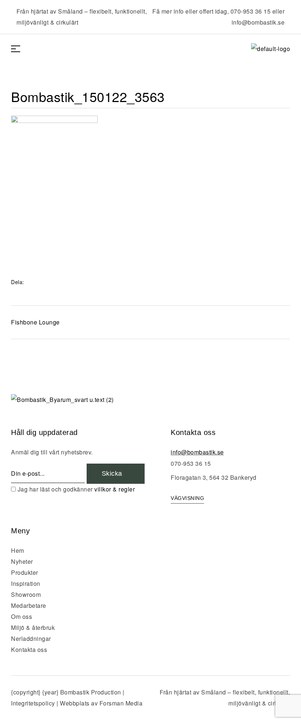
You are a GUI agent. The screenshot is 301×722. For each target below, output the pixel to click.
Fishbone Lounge (35, 322)
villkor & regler (114, 489)
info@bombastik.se (258, 22)
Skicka (113, 473)
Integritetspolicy (33, 703)
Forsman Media (121, 703)
